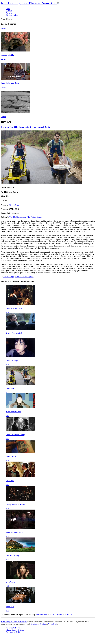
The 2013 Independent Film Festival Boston (30, 127)
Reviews (3, 28)
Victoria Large (14, 205)
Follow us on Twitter (13, 632)
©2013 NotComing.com (24, 277)
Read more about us (38, 624)
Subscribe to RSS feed (14, 628)
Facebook (68, 615)
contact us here (41, 615)
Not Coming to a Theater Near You (14, 622)
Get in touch (52, 624)
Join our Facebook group (15, 630)
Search (3, 19)
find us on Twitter (55, 615)
